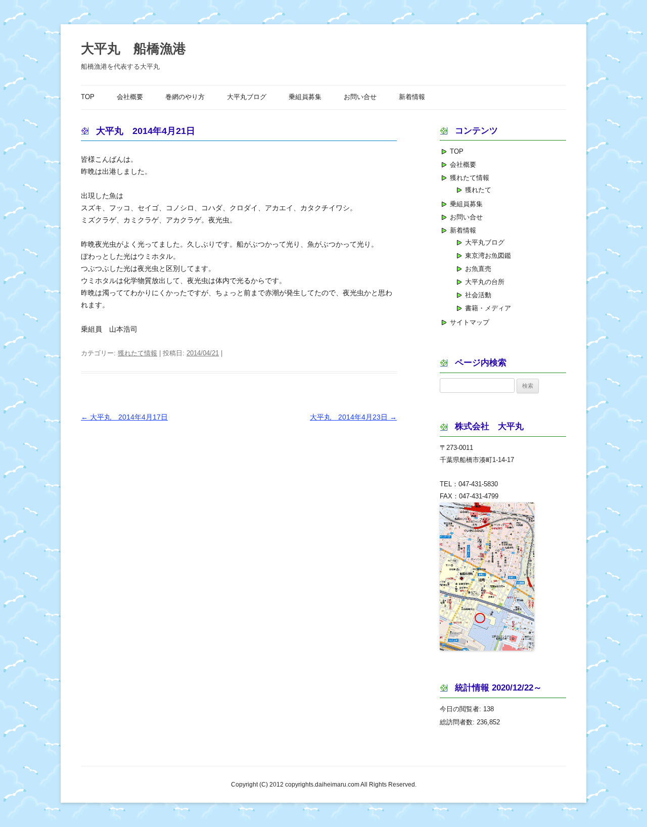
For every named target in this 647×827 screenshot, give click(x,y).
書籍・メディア (488, 308)
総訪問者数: (458, 722)
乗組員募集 (305, 97)
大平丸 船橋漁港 (133, 48)
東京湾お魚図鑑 (488, 255)
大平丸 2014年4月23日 (353, 417)
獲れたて (478, 190)
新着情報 (412, 97)
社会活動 (478, 295)
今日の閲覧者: (461, 709)
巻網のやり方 (185, 97)
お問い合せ (360, 97)
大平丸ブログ (246, 97)
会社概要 (130, 97)
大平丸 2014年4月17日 (124, 417)
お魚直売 (478, 268)
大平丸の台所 (484, 282)
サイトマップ (469, 322)
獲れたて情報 (137, 353)
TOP (88, 97)
